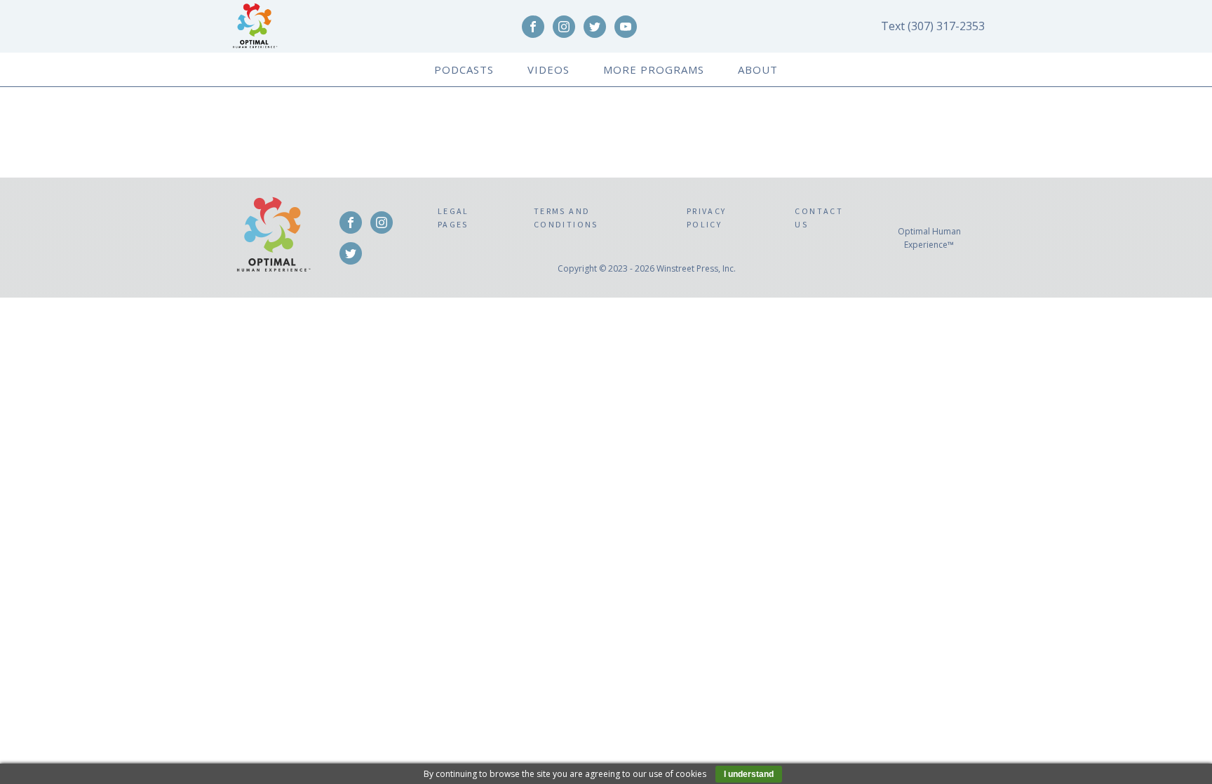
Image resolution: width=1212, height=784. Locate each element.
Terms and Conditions (566, 218)
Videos (548, 69)
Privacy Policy (707, 218)
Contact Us (819, 218)
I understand (749, 774)
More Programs (653, 69)
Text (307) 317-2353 (931, 26)
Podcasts (464, 69)
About (758, 69)
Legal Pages (453, 218)
